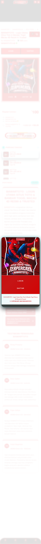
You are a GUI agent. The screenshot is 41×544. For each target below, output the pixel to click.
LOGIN (20, 281)
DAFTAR (20, 288)
